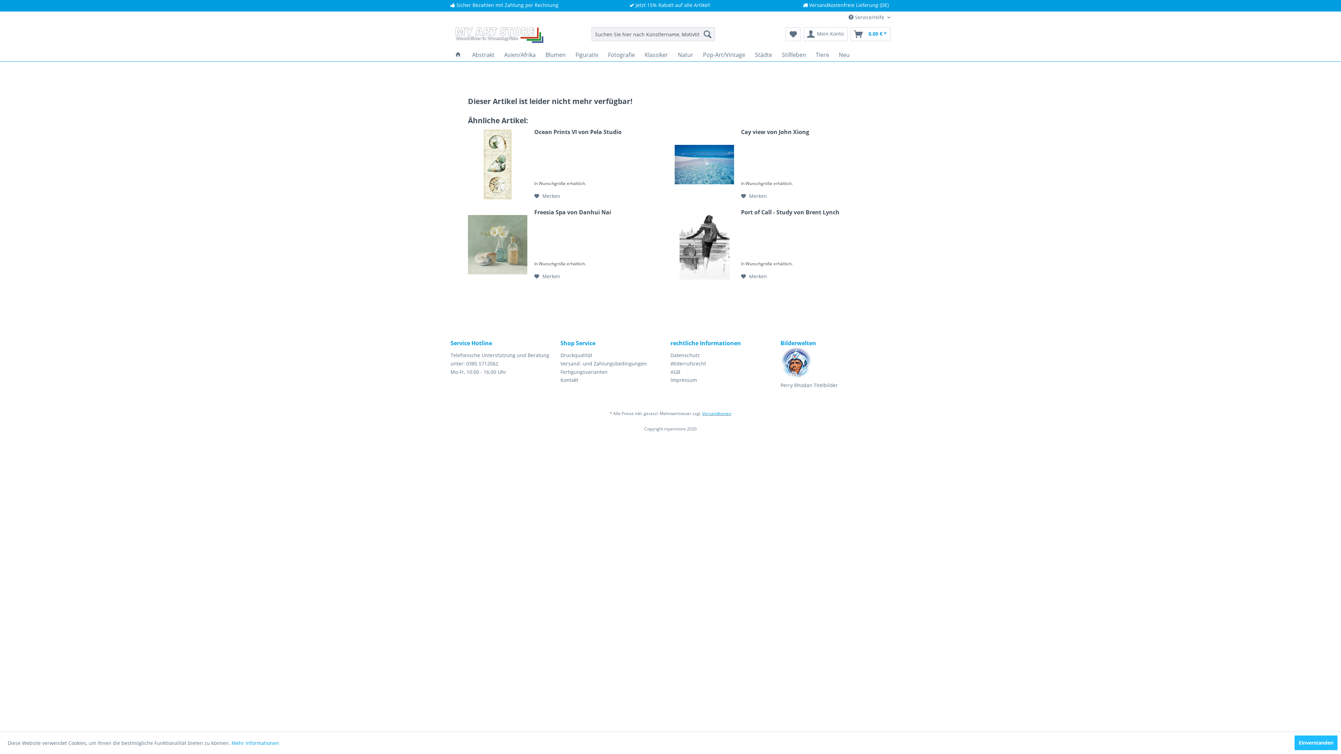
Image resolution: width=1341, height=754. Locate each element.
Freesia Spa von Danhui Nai (572, 212)
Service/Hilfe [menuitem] (869, 17)
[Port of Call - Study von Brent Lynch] (704, 245)
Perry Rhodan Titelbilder (809, 385)
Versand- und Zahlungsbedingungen (603, 363)
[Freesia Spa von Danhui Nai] (497, 245)
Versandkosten (716, 413)
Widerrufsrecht (688, 363)
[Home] (458, 54)
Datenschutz (685, 355)
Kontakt (569, 380)
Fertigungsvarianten (584, 372)
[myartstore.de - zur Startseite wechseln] (498, 36)
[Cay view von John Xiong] (704, 164)
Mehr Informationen (255, 743)
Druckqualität (576, 355)
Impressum (683, 380)
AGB (675, 372)
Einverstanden (1316, 742)
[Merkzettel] (793, 34)
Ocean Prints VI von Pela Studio (578, 132)
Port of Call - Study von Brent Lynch (790, 212)
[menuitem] (653, 34)
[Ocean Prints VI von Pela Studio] (497, 164)
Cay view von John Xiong (775, 132)
